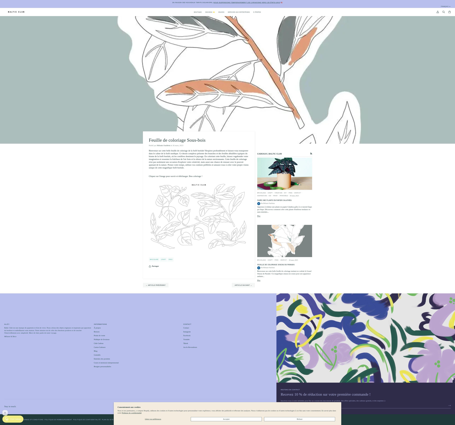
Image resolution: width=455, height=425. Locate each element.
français (444, 6)
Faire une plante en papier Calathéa (274, 200)
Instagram (187, 332)
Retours (97, 332)
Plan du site (108, 420)
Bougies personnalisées (102, 366)
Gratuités (97, 355)
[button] (197, 12)
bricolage (154, 259)
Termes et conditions (33, 420)
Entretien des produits (102, 359)
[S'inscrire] (449, 405)
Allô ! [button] (7, 324)
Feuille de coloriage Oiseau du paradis (276, 265)
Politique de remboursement (58, 420)
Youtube (186, 339)
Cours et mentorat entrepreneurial (106, 363)
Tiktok (185, 343)
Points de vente (99, 335)
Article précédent (156, 285)
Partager (155, 266)
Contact (186, 328)
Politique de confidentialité (132, 413)
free (171, 259)
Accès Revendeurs (190, 347)
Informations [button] (100, 324)
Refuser (300, 419)
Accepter (226, 419)
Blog (95, 351)
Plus (258, 216)
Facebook (187, 335)
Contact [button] (187, 324)
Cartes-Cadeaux (100, 347)
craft (163, 259)
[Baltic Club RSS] (311, 153)
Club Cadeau (98, 343)
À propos (97, 328)
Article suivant (243, 285)
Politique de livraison (101, 339)
